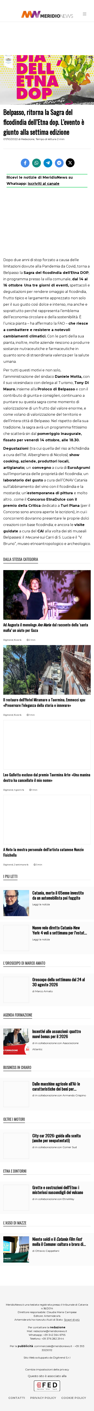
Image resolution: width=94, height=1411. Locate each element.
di (33, 991)
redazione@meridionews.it (50, 1331)
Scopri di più (72, 1319)
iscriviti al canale (43, 184)
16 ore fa (17, 640)
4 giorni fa (19, 790)
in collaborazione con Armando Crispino (60, 1095)
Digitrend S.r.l (61, 1357)
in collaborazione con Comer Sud (56, 1147)
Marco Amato (44, 991)
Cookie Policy (73, 1398)
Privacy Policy (43, 1398)
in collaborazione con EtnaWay (54, 1199)
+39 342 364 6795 (54, 1334)
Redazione (27, 139)
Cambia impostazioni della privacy (47, 1369)
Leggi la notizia (41, 904)
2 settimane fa (21, 864)
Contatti (16, 1398)
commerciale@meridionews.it (53, 1346)
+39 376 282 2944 (53, 1338)
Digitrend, (8, 640)
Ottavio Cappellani (47, 1250)
